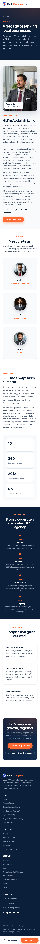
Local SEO (6, 799)
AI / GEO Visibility (9, 815)
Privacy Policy (7, 929)
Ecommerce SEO (9, 822)
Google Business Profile (11, 807)
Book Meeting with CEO (20, 746)
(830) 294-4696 (25, 4)
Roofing (5, 834)
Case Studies (7, 864)
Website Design (8, 803)
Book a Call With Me (13, 219)
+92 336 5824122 (9, 903)
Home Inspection (9, 838)
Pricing (5, 883)
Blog (4, 868)
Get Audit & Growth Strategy (20, 753)
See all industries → (10, 849)
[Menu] (29, 4)
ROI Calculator (8, 876)
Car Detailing (7, 845)
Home (5, 17)
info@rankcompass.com (12, 908)
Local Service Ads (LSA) (12, 811)
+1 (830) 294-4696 (10, 899)
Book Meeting (12, 940)
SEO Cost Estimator (10, 880)
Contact (5, 887)
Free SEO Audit (29, 940)
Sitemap (20, 929)
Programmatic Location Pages (14, 819)
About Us (6, 860)
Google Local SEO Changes (13, 872)
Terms (15, 929)
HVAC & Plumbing (9, 841)
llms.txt (26, 929)
